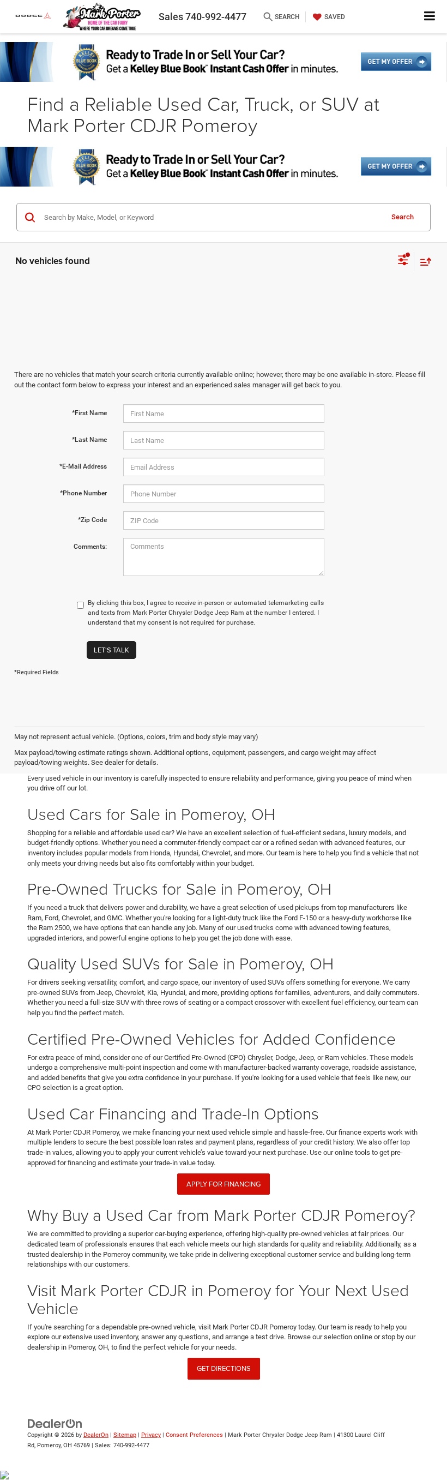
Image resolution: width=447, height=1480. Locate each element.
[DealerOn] (55, 1423)
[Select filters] (403, 261)
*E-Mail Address (83, 466)
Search (402, 217)
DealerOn (95, 1435)
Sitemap (124, 1435)
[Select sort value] (423, 261)
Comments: (90, 546)
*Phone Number (83, 493)
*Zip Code (92, 520)
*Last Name (89, 440)
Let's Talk (111, 650)
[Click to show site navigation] (430, 16)
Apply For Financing (223, 1184)
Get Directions (224, 1368)
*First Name (89, 413)
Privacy (151, 1435)
